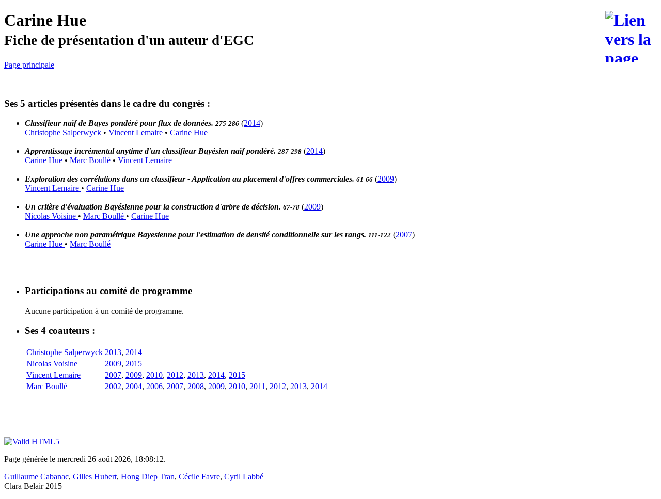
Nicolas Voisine (51, 216)
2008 (195, 386)
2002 (113, 386)
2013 (113, 352)
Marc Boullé (91, 160)
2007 (404, 234)
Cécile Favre (199, 476)
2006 (154, 386)
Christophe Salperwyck (64, 132)
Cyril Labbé (243, 476)
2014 (252, 123)
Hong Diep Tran (148, 476)
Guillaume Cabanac (36, 476)
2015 (133, 363)
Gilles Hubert (95, 476)
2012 (175, 375)
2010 (154, 375)
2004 (133, 386)
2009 (385, 178)
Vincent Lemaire (136, 132)
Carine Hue (189, 132)
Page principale (29, 64)
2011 (257, 386)
